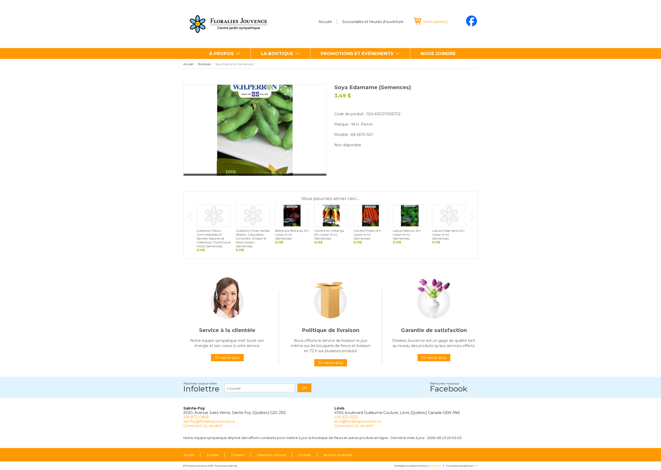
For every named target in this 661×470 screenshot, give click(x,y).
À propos (221, 53)
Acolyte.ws (435, 465)
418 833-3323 (346, 417)
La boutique (277, 53)
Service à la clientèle (337, 455)
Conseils (212, 455)
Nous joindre (438, 53)
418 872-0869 (196, 417)
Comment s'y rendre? (203, 425)
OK (304, 388)
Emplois (304, 455)
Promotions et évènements (357, 53)
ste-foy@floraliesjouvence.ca (209, 421)
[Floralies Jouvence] (228, 24)
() (435, 21)
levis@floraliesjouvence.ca (357, 421)
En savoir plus (227, 357)
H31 (476, 465)
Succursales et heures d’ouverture (373, 21)
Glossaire (237, 455)
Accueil (325, 21)
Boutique (204, 64)
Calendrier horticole (271, 455)
